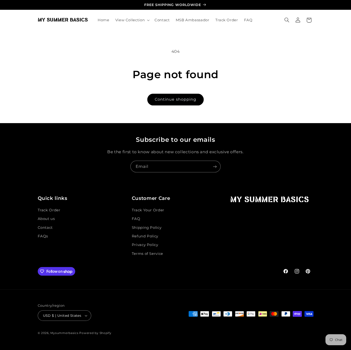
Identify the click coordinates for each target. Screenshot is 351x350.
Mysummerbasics (64, 333)
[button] (131, 20)
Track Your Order (148, 210)
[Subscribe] (214, 166)
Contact (45, 227)
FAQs (43, 236)
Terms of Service (147, 254)
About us (46, 219)
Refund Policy (145, 236)
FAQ (136, 219)
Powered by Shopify (95, 333)
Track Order (49, 210)
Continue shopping (175, 99)
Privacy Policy (145, 245)
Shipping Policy (146, 227)
